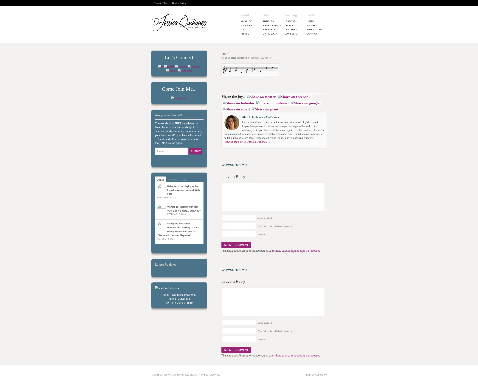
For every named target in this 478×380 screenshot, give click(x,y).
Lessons (290, 21)
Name (264, 217)
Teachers (291, 29)
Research (269, 29)
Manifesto (291, 33)
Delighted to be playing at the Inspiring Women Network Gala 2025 (183, 190)
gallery (312, 25)
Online (289, 25)
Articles (268, 21)
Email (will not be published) (274, 226)
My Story (246, 25)
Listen (310, 21)
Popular (173, 179)
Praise (245, 33)
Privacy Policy (160, 2)
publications (315, 29)
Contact (312, 33)
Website (261, 234)
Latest (160, 179)
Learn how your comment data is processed (294, 250)
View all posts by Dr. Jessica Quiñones (247, 141)
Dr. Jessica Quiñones (235, 57)
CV (242, 29)
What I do (246, 21)
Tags (184, 179)
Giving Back (270, 33)
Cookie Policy (179, 2)
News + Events (272, 25)
